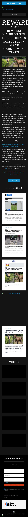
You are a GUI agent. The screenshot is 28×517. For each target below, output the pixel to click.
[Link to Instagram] (18, 515)
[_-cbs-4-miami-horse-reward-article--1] (14, 208)
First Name (7, 470)
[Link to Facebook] (16, 515)
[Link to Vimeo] (22, 515)
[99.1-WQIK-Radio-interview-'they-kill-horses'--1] (14, 275)
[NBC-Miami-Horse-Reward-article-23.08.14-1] (14, 308)
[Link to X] (20, 515)
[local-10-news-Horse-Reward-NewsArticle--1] (14, 341)
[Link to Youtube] (25, 515)
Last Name (7, 474)
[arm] (14, 10)
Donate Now (14, 3)
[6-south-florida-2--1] (14, 241)
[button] (15, 14)
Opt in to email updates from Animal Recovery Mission (14, 490)
